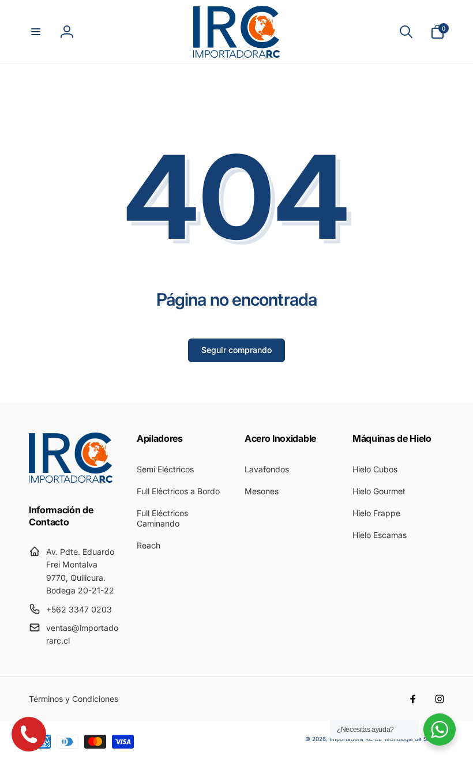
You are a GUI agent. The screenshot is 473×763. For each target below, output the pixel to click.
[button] (35, 31)
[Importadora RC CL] (70, 479)
